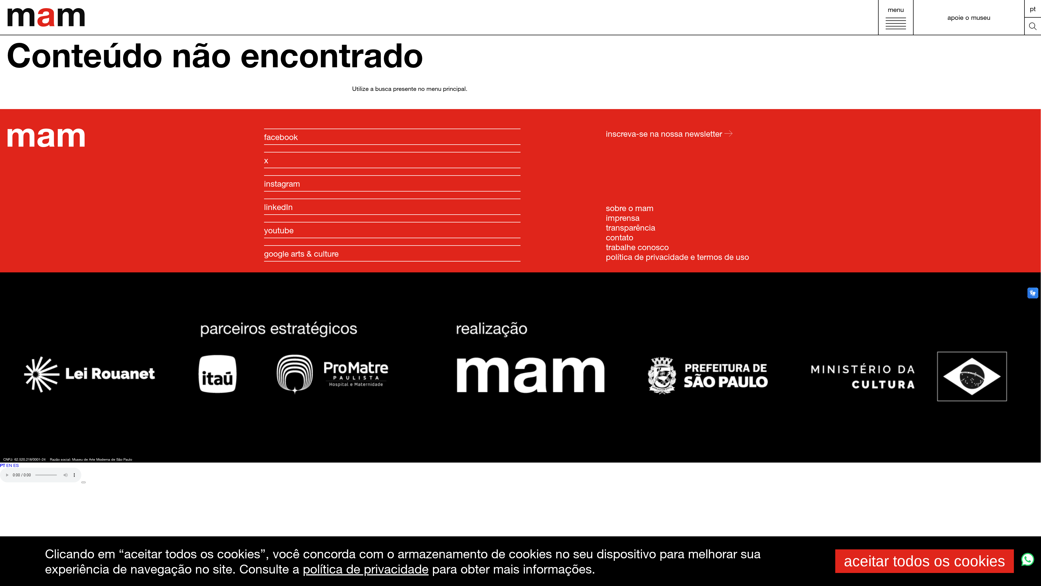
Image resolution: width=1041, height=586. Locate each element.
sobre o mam (630, 208)
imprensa (623, 217)
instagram (282, 183)
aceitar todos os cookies (924, 561)
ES (16, 465)
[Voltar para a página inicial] (46, 145)
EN (9, 465)
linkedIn (278, 207)
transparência (630, 227)
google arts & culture (301, 253)
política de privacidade (366, 568)
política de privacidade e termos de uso (677, 257)
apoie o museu (968, 17)
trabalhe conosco (637, 247)
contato (619, 237)
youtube (279, 230)
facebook (281, 137)
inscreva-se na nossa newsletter (665, 133)
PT (1033, 8)
